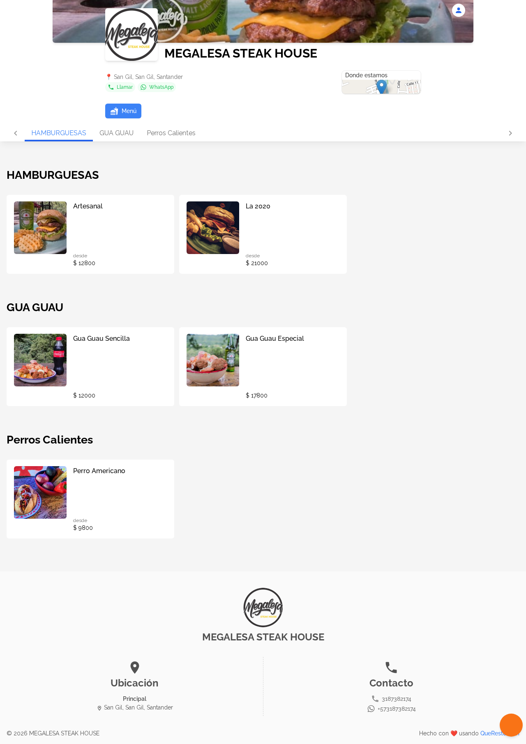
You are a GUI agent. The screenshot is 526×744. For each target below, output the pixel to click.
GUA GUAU (116, 133)
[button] (123, 111)
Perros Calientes (171, 133)
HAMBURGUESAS (58, 133)
